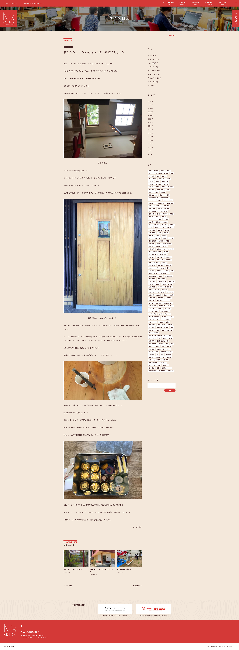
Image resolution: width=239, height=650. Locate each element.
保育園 (171, 214)
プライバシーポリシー (9, 646)
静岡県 (151, 216)
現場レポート (67, 40)
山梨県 (151, 181)
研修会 (169, 357)
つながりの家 (160, 292)
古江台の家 (152, 265)
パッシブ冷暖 (152, 179)
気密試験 (163, 352)
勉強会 (167, 230)
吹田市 (165, 222)
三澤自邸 (151, 270)
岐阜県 (158, 243)
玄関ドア (159, 249)
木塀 (150, 346)
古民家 (157, 284)
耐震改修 (168, 265)
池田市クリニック (168, 295)
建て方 (165, 338)
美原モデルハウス (154, 362)
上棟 (167, 322)
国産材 (151, 330)
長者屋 (164, 284)
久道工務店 (152, 279)
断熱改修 (170, 187)
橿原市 (166, 173)
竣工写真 (165, 360)
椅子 (168, 349)
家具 (150, 333)
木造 (163, 346)
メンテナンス (152, 322)
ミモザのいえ (158, 206)
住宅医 (170, 325)
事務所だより (152, 74)
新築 (172, 343)
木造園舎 (151, 257)
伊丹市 (156, 170)
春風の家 (151, 214)
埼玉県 (159, 200)
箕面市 (151, 235)
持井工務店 (152, 230)
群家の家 (166, 206)
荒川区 (164, 238)
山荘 (158, 176)
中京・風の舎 (163, 211)
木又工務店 (170, 227)
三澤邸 (166, 270)
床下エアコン (152, 338)
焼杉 (162, 354)
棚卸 (150, 192)
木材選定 (156, 346)
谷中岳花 (151, 368)
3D (168, 300)
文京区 (161, 241)
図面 (150, 262)
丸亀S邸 (158, 295)
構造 (172, 173)
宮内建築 (169, 330)
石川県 (166, 219)
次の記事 (136, 586)
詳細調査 (165, 365)
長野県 (166, 184)
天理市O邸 (168, 287)
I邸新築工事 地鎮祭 (124, 569)
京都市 (159, 219)
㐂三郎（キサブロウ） (154, 238)
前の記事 (69, 586)
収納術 (166, 327)
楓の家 (151, 352)
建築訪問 (151, 56)
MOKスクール (167, 303)
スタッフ (164, 262)
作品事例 (182, 3)
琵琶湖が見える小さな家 (155, 276)
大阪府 (157, 235)
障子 (150, 273)
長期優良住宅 (153, 370)
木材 (162, 227)
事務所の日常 (161, 325)
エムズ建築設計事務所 (9, 3)
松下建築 (151, 176)
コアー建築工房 (165, 311)
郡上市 (164, 176)
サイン (160, 314)
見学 (158, 365)
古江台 (151, 203)
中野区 (171, 224)
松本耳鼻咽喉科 (164, 197)
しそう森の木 (152, 306)
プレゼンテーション (154, 319)
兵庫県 (164, 187)
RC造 (150, 227)
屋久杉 (158, 214)
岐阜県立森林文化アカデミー (157, 335)
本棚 (150, 170)
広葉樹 (169, 335)
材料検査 (151, 349)
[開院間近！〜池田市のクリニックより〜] (102, 558)
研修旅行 (158, 222)
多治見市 (151, 243)
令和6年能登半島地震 (155, 252)
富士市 (151, 173)
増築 (167, 195)
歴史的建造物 (167, 243)
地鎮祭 (157, 330)
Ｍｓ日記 (151, 85)
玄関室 (151, 357)
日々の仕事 (160, 260)
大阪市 (164, 216)
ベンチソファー (166, 319)
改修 (167, 343)
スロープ (167, 314)
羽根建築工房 (153, 241)
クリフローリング (153, 311)
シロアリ (160, 287)
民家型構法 (160, 189)
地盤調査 (159, 270)
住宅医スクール (153, 254)
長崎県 (157, 227)
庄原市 (170, 284)
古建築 (167, 189)
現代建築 (151, 260)
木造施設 (164, 224)
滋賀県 (151, 246)
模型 (157, 352)
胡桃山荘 (163, 362)
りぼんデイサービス (154, 224)
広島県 (160, 208)
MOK (159, 233)
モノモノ (160, 230)
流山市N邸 (158, 184)
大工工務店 (160, 257)
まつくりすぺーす (168, 249)
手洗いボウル (152, 343)
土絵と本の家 (161, 279)
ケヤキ (151, 289)
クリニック (167, 308)
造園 (158, 368)
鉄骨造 (164, 235)
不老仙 (151, 284)
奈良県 (171, 238)
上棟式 (157, 216)
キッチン (159, 308)
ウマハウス (152, 308)
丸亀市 (156, 192)
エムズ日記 (222, 3)
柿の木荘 (166, 208)
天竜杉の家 (152, 297)
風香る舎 (170, 370)
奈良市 (162, 195)
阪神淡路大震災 (153, 197)
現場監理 (158, 357)
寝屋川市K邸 (168, 276)
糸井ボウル (157, 360)
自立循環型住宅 (153, 211)
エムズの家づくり (168, 3)
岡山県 (162, 170)
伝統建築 (168, 257)
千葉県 (151, 184)
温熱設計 (151, 354)
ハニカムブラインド (154, 316)
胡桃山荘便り (152, 82)
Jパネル (151, 303)
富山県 (151, 222)
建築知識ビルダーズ (162, 341)
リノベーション (161, 300)
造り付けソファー (166, 368)
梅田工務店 (152, 233)
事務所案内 (209, 3)
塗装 (163, 330)
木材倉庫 (171, 281)
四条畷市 (158, 246)
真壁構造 (164, 289)
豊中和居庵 (152, 208)
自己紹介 (156, 262)
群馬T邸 (151, 295)
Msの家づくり (152, 67)
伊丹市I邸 (151, 292)
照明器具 (168, 354)
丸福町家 (151, 189)
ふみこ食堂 (162, 306)
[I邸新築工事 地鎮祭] (129, 558)
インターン (170, 306)
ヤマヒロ (161, 322)
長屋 (168, 170)
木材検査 (160, 297)
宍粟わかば (163, 254)
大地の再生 (152, 281)
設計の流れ (195, 3)
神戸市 (165, 246)
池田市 (166, 252)
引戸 (172, 270)
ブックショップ (160, 268)
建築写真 (151, 341)
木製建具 (151, 249)
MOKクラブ (170, 203)
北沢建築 (159, 327)
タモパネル (165, 181)
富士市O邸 (159, 173)
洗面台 (170, 352)
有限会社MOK (153, 195)
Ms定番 (163, 192)
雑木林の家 (162, 370)
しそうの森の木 (162, 281)
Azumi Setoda (164, 273)
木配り (169, 346)
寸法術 (156, 333)
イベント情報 (152, 70)
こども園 (158, 303)
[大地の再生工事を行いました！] (76, 558)
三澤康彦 (168, 260)
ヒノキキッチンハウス (167, 316)
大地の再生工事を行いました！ (73, 569)
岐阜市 (151, 187)
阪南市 (157, 181)
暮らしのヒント (152, 59)
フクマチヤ (152, 219)
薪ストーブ (152, 365)
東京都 (167, 241)
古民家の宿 (152, 287)
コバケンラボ (152, 314)
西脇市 (157, 187)
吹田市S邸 (170, 292)
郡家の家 (161, 179)
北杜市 (168, 179)
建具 (170, 338)
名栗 (172, 327)
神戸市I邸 (160, 265)
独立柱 (157, 289)
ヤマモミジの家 (160, 203)
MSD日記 (151, 63)
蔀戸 (155, 273)
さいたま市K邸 (168, 200)
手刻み (161, 343)
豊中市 (166, 233)
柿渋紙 (158, 349)
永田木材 (168, 297)
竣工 (150, 360)
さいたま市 (152, 200)
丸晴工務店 (152, 325)
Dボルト (151, 268)
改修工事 (151, 300)
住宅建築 (151, 327)
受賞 (150, 206)
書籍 (168, 268)
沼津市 (165, 214)
